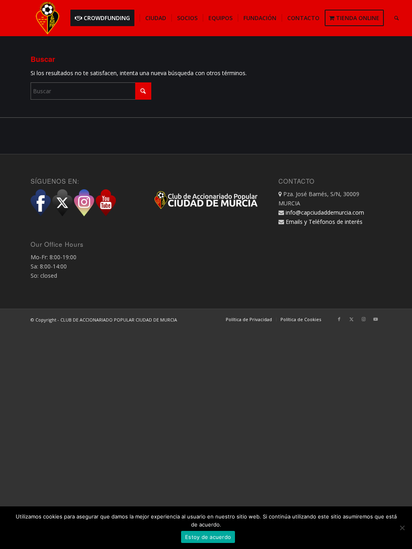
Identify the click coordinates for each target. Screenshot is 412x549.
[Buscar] (396, 18)
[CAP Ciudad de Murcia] (47, 18)
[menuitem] (105, 18)
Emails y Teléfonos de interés (324, 221)
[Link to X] (351, 319)
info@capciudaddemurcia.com (325, 212)
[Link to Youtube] (375, 319)
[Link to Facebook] (339, 319)
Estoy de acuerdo (208, 537)
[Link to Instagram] (363, 319)
